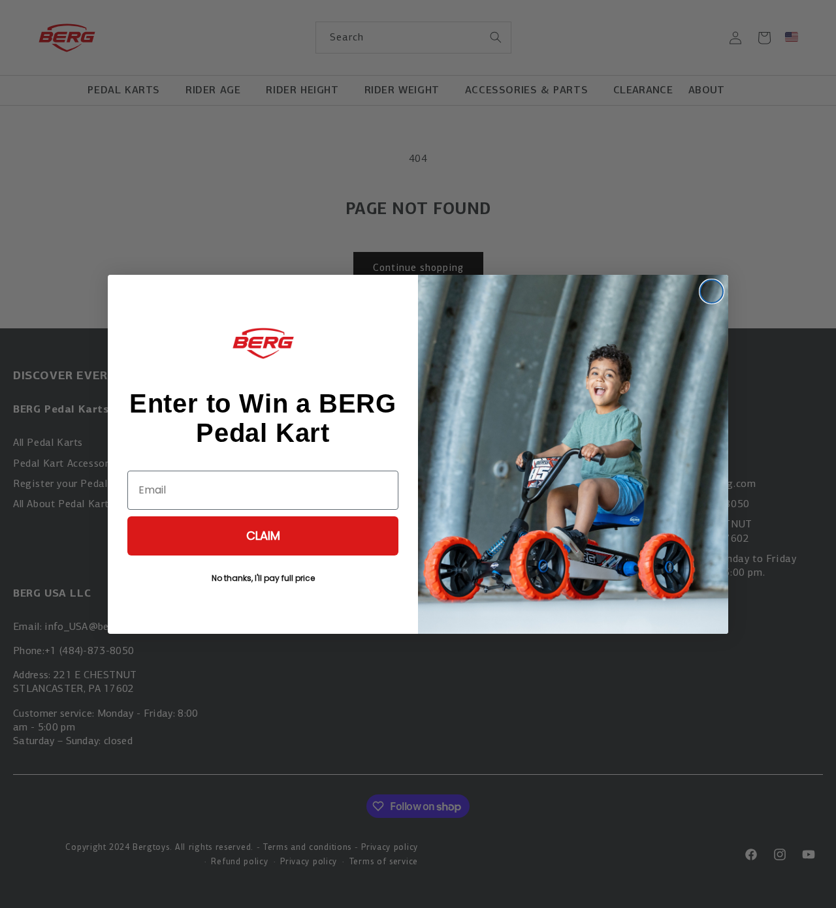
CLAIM (263, 535)
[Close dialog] (711, 291)
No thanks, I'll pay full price (263, 578)
